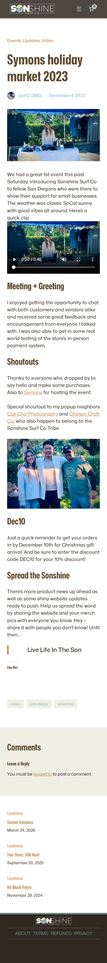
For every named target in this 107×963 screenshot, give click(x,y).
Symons (33, 392)
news (15, 704)
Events (14, 40)
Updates (31, 40)
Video (48, 40)
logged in (42, 774)
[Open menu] (79, 9)
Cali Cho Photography (32, 413)
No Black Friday (19, 887)
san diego (39, 704)
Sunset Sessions (20, 822)
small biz (66, 704)
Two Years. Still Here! (23, 854)
